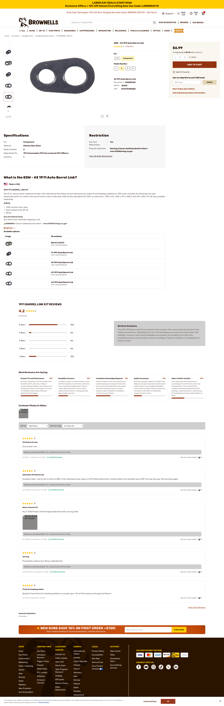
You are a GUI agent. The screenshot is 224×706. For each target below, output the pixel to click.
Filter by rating (55, 426)
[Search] (154, 22)
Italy (75, 676)
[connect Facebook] (138, 667)
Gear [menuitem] (167, 31)
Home (7, 36)
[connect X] (168, 667)
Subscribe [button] (179, 630)
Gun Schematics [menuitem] (167, 22)
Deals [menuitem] (179, 31)
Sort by (23, 426)
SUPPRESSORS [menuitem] (87, 31)
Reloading (23, 662)
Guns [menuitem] (32, 31)
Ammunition (24, 658)
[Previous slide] (8, 44)
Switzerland (79, 695)
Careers (40, 665)
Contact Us (60, 654)
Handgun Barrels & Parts (45, 36)
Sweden (77, 691)
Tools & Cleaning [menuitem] (139, 31)
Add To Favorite (183, 72)
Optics (21, 670)
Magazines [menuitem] (70, 31)
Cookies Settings (150, 701)
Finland (77, 665)
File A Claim (60, 665)
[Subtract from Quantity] (175, 57)
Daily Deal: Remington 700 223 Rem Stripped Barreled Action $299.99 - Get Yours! (112, 12)
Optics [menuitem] (156, 31)
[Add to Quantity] (185, 57)
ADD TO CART (194, 64)
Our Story (41, 651)
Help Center (115, 651)
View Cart (59, 662)
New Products (25, 688)
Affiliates (41, 676)
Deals (21, 681)
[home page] (39, 22)
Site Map (96, 658)
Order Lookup (61, 658)
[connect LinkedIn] (176, 667)
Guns (21, 651)
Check (210, 82)
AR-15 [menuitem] (42, 31)
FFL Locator (42, 672)
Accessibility (97, 655)
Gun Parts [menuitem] (54, 31)
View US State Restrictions (100, 156)
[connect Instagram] (153, 667)
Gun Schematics (26, 692)
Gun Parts (15, 36)
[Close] (220, 701)
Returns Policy (61, 683)
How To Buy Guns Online (184, 89)
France (77, 669)
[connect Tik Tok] (161, 667)
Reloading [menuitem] (120, 31)
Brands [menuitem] (184, 22)
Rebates (22, 685)
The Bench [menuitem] (198, 22)
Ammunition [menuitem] (104, 31)
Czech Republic (80, 661)
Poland (77, 684)
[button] (194, 13)
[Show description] (9, 228)
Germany (78, 672)
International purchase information (189, 93)
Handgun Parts (27, 36)
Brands (22, 677)
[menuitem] (23, 30)
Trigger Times (43, 661)
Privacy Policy (98, 651)
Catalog (58, 676)
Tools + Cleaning (26, 666)
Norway (77, 680)
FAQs (112, 655)
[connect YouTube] (146, 667)
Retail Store (42, 669)
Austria (77, 657)
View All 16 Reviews (196, 607)
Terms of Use (97, 662)
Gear (21, 673)
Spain (76, 687)
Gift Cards (59, 679)
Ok (168, 701)
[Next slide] (8, 111)
